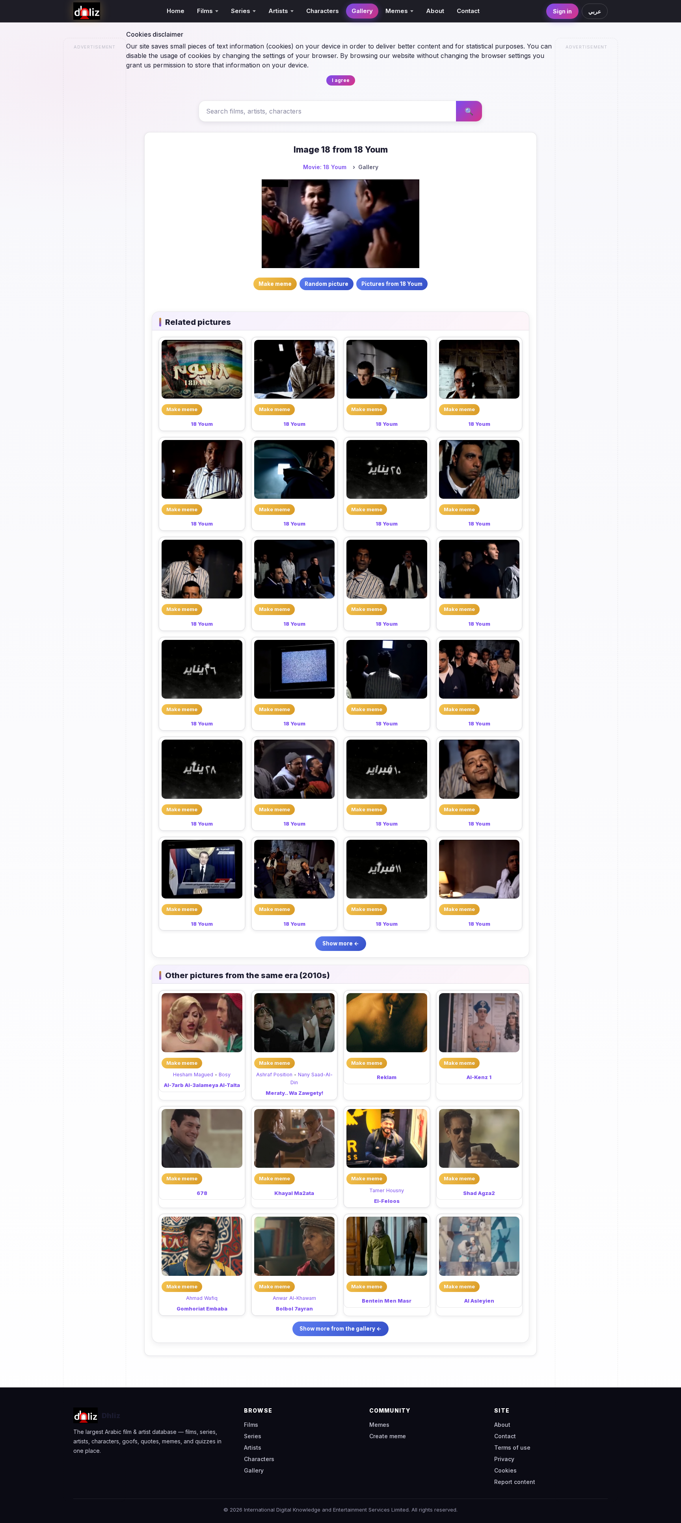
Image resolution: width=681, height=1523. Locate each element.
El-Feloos (387, 1201)
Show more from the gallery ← (340, 1328)
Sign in (562, 11)
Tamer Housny (386, 1190)
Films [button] (205, 11)
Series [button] (240, 11)
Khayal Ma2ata (294, 1193)
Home (175, 11)
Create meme (387, 1436)
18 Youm (202, 424)
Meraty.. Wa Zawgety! (294, 1093)
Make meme (181, 409)
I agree (341, 80)
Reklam (386, 1077)
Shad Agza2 (479, 1193)
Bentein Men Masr (386, 1300)
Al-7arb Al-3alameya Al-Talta (202, 1085)
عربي (594, 11)
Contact (468, 11)
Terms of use (512, 1447)
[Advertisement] (95, 172)
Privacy (504, 1459)
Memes (379, 1424)
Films (251, 1424)
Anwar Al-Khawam (294, 1298)
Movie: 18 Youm (324, 167)
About (435, 11)
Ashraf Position (274, 1074)
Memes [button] (396, 11)
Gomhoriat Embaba (202, 1308)
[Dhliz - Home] (86, 11)
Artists (252, 1447)
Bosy (225, 1074)
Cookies (505, 1470)
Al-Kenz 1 (479, 1077)
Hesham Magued (193, 1074)
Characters (322, 11)
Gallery (362, 11)
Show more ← (340, 943)
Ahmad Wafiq (202, 1298)
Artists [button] (278, 11)
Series (252, 1436)
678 (202, 1193)
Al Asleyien (479, 1300)
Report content (514, 1481)
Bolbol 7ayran (294, 1308)
